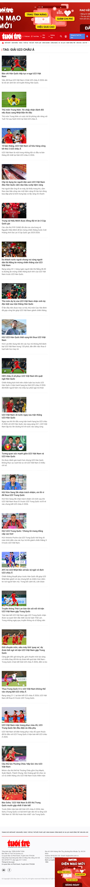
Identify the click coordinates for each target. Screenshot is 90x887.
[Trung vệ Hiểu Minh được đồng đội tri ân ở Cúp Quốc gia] (14, 210)
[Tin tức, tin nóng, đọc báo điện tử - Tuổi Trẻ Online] (11, 36)
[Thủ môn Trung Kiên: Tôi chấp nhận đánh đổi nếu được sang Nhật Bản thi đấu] (14, 99)
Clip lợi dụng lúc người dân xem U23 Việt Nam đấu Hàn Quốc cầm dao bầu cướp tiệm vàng (23, 183)
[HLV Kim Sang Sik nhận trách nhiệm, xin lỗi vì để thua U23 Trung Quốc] (14, 482)
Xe (59, 43)
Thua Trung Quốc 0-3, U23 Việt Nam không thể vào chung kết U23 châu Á (23, 690)
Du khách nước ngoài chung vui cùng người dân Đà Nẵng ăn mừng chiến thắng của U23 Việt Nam (22, 262)
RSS (46, 862)
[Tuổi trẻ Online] (19, 843)
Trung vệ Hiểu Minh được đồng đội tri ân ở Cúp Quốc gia (24, 222)
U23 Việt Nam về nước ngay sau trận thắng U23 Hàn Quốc (22, 416)
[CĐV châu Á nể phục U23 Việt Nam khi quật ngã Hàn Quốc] (14, 366)
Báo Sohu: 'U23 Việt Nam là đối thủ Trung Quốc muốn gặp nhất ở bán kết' (21, 804)
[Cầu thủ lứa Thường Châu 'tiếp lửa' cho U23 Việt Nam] (14, 753)
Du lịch (63, 43)
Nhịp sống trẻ (70, 43)
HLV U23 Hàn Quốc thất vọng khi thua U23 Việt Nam (24, 338)
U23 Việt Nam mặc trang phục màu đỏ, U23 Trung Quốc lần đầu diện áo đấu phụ (22, 726)
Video (20, 43)
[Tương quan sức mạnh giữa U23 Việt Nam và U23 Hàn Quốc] (14, 443)
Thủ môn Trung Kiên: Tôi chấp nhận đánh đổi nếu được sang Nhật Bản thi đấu (23, 111)
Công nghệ (54, 43)
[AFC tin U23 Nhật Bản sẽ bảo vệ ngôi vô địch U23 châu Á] (14, 559)
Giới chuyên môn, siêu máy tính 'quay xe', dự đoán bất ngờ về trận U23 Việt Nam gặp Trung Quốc (23, 650)
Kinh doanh (46, 43)
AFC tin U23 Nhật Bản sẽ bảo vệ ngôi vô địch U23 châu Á (23, 571)
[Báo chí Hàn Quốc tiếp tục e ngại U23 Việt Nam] (14, 63)
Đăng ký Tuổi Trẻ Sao (76, 36)
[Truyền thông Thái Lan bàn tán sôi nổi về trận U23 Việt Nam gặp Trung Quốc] (14, 598)
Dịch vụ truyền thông (52, 860)
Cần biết (43, 36)
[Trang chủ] (3, 43)
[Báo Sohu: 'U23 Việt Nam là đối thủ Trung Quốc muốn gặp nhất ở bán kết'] (14, 792)
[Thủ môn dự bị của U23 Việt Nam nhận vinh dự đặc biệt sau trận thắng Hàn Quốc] (14, 291)
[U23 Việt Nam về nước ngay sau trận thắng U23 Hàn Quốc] (14, 404)
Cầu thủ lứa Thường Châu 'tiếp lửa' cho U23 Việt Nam (22, 765)
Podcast (27, 36)
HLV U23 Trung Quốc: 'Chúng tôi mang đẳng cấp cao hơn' (22, 532)
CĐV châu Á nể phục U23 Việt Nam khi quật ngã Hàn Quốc (22, 377)
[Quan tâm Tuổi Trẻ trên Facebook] (9, 870)
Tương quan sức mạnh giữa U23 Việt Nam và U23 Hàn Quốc (23, 455)
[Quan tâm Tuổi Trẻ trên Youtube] (4, 870)
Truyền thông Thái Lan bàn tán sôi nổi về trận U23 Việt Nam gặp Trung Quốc (23, 610)
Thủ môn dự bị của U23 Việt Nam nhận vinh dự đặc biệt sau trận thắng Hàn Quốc (24, 302)
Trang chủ (5, 832)
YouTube (36, 36)
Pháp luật (38, 43)
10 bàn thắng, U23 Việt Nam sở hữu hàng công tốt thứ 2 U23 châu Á (23, 147)
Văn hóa (79, 43)
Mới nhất (8, 43)
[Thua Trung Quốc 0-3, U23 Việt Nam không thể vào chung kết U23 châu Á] (14, 678)
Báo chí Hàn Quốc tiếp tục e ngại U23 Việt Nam (21, 75)
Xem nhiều (14, 43)
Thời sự (25, 43)
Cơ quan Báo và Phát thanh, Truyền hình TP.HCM (18, 864)
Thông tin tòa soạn (8, 862)
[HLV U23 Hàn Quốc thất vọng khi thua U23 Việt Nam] (14, 327)
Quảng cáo (53, 36)
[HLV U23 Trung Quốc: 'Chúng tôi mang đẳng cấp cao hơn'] (14, 521)
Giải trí (84, 43)
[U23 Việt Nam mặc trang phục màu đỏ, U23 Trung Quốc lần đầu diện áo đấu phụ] (14, 715)
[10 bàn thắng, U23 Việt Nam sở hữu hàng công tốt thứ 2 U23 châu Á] (14, 135)
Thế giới (31, 43)
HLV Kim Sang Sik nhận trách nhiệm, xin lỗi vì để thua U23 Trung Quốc (23, 493)
